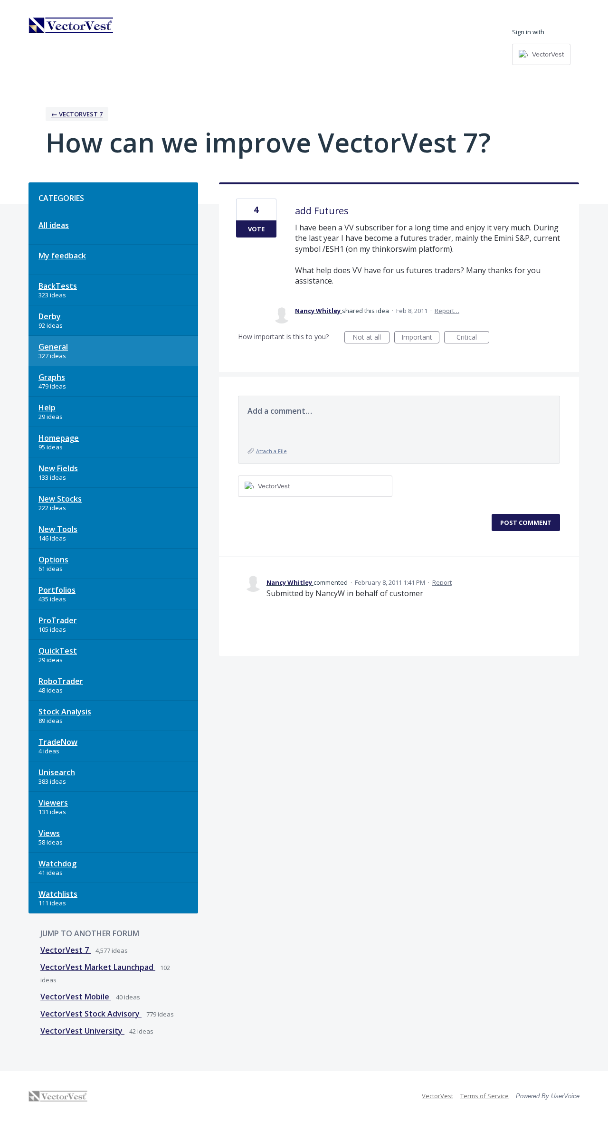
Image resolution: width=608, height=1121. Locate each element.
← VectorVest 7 (77, 114)
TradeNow (57, 742)
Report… (447, 310)
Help (47, 407)
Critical (472, 337)
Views (49, 833)
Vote (256, 229)
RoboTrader (60, 681)
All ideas (53, 225)
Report (442, 582)
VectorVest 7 (65, 950)
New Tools (57, 529)
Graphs (51, 377)
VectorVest (437, 1096)
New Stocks (60, 499)
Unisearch (56, 772)
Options (53, 559)
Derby (49, 316)
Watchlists (57, 894)
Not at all (371, 337)
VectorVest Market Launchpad (97, 967)
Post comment (525, 522)
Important (420, 337)
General (53, 347)
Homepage (58, 438)
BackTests (57, 286)
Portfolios (57, 590)
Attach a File (271, 451)
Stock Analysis (64, 711)
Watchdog (57, 863)
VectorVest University (82, 1031)
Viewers (53, 803)
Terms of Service (484, 1096)
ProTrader (57, 620)
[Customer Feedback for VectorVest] (71, 25)
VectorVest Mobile (75, 996)
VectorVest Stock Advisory (91, 1013)
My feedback (62, 255)
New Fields (58, 468)
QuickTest (57, 651)
